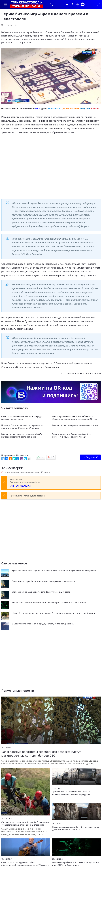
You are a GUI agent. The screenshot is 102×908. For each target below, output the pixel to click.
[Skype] (25, 458)
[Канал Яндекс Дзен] (83, 4)
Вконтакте (54, 108)
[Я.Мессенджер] (14, 458)
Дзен (44, 108)
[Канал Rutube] (78, 4)
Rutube (95, 108)
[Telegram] (3, 458)
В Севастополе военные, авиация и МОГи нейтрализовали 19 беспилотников (21, 435)
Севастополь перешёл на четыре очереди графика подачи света (21, 417)
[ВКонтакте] (6, 458)
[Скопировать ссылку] (29, 458)
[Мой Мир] (17, 458)
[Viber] (21, 458)
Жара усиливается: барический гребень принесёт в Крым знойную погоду (71, 435)
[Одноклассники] (72, 4)
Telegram (85, 108)
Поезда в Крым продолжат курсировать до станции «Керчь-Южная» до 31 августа (22, 426)
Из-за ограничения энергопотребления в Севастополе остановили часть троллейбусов (74, 417)
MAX (37, 108)
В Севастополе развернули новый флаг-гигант (75, 425)
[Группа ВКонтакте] (67, 4)
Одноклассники (70, 108)
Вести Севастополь (22, 108)
